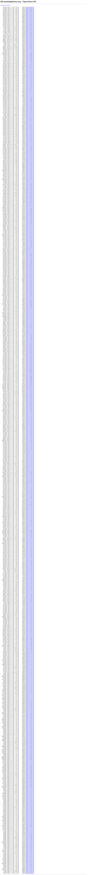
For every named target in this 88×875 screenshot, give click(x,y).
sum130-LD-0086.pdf (29, 54)
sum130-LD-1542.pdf (29, 581)
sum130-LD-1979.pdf (29, 831)
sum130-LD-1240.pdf (29, 490)
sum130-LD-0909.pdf (29, 386)
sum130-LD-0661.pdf (29, 292)
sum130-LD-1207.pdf (29, 481)
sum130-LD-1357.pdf (29, 522)
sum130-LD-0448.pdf (29, 197)
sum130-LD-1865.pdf (29, 757)
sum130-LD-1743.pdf (29, 673)
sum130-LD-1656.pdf (29, 626)
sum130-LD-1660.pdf (29, 628)
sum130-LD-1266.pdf (29, 496)
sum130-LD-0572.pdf (29, 249)
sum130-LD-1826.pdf (29, 728)
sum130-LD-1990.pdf (29, 840)
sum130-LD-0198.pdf (29, 105)
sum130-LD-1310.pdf (29, 507)
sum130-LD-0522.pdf (29, 230)
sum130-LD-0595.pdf (29, 259)
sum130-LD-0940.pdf (29, 394)
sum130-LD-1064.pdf (29, 433)
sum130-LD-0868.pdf (29, 371)
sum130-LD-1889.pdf (29, 772)
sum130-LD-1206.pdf (29, 480)
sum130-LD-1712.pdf (29, 654)
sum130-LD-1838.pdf (29, 737)
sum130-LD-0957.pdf (29, 400)
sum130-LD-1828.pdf (29, 730)
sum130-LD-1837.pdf (29, 736)
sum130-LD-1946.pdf (29, 812)
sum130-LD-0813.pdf (29, 348)
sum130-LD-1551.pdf (29, 584)
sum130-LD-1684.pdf (29, 639)
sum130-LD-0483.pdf (29, 208)
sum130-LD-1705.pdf (29, 651)
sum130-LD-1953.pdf (29, 815)
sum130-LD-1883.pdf (29, 768)
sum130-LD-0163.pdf (29, 90)
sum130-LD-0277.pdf (29, 144)
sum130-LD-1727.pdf (29, 663)
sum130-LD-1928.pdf (29, 800)
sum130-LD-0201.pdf (29, 107)
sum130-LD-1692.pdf (29, 644)
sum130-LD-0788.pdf (29, 338)
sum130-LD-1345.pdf (29, 519)
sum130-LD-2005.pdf (29, 849)
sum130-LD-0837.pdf (29, 358)
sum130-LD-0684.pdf (29, 303)
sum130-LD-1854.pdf (29, 750)
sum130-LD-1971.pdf (29, 828)
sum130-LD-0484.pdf (29, 209)
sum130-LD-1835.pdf (29, 735)
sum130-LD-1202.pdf (29, 479)
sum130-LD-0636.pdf (29, 281)
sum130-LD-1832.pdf (29, 734)
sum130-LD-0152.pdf (29, 84)
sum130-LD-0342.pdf (29, 169)
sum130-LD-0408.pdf (29, 188)
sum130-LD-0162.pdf (29, 89)
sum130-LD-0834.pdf (29, 357)
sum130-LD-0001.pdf (29, 7)
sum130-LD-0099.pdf (29, 60)
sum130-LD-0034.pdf (29, 29)
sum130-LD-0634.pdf (29, 279)
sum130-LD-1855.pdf (29, 751)
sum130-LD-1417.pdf (29, 540)
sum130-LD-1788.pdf (29, 707)
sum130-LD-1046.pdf (29, 429)
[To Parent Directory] (5, 5)
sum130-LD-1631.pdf (29, 614)
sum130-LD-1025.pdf (29, 417)
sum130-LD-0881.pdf (29, 377)
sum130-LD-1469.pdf (29, 556)
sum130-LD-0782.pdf (29, 335)
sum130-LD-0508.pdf (29, 222)
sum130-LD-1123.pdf (29, 454)
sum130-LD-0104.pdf (29, 63)
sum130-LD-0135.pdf (29, 75)
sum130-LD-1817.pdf (29, 724)
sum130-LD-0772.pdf (29, 330)
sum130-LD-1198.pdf (29, 476)
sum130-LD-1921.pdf (29, 794)
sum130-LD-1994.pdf (29, 842)
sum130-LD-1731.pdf (29, 666)
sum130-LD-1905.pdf (29, 783)
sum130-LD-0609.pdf (29, 268)
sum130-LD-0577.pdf (29, 252)
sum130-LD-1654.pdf (29, 625)
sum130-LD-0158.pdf (29, 86)
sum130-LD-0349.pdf (29, 173)
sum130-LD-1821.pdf (29, 725)
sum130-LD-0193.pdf (29, 103)
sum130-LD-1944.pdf (29, 811)
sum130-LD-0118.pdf (29, 67)
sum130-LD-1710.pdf (29, 653)
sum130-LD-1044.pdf (29, 427)
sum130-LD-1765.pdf (29, 689)
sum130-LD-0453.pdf (29, 199)
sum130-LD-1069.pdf (29, 436)
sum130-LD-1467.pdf (29, 554)
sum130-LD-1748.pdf (29, 676)
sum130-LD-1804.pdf (29, 717)
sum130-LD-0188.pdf (29, 99)
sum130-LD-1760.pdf (29, 684)
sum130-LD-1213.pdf (29, 483)
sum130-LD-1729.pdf (29, 664)
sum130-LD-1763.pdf (29, 687)
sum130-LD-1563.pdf (29, 588)
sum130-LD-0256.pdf (29, 132)
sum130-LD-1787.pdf (29, 706)
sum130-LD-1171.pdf (29, 467)
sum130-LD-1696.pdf (29, 646)
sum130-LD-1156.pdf (29, 463)
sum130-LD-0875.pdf (29, 375)
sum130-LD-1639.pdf (29, 617)
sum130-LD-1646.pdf (29, 622)
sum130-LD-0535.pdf (29, 235)
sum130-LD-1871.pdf (29, 761)
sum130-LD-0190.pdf (29, 101)
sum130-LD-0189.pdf (29, 100)
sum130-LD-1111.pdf (29, 450)
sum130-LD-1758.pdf (29, 683)
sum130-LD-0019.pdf (29, 16)
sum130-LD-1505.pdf (29, 569)
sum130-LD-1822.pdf (29, 726)
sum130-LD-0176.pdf (29, 94)
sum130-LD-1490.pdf (29, 565)
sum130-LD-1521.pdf (29, 575)
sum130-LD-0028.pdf (29, 24)
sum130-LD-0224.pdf (29, 118)
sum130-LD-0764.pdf (29, 324)
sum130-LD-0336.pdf (29, 164)
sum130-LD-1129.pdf (29, 456)
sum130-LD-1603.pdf (29, 599)
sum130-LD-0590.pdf (29, 256)
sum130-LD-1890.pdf (29, 773)
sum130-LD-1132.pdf (29, 457)
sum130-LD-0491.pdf (29, 214)
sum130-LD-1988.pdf (29, 839)
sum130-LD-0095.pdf (29, 59)
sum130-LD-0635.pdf (29, 280)
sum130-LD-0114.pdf (29, 65)
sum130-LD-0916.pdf (29, 389)
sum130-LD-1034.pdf (29, 423)
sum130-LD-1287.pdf (29, 501)
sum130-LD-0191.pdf (29, 102)
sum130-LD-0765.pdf (29, 325)
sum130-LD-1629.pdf (29, 613)
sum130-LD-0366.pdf (29, 177)
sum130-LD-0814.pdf (29, 349)
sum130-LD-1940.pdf (29, 808)
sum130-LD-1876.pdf (29, 764)
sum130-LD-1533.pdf (29, 578)
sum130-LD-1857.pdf (29, 752)
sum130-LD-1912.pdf (29, 788)
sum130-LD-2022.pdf (29, 858)
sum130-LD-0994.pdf (29, 408)
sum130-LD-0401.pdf (29, 186)
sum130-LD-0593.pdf (29, 258)
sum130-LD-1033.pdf (29, 422)
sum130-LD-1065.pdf (29, 434)
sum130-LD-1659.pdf (29, 627)
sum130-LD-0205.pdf (29, 109)
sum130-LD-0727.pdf (29, 315)
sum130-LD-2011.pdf (29, 853)
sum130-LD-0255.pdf (29, 131)
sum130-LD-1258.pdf (29, 494)
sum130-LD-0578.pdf (29, 253)
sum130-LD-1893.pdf (29, 776)
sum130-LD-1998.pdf (29, 845)
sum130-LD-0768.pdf (29, 327)
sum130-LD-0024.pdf (29, 20)
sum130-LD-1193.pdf (29, 474)
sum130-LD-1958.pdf (29, 818)
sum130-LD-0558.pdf (29, 241)
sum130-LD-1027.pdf (29, 418)
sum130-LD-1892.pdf (29, 775)
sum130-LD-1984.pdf (29, 835)
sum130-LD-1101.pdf (29, 443)
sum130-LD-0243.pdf (29, 125)
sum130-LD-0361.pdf (29, 174)
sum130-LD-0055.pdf (29, 39)
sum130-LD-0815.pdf (29, 350)
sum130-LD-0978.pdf (29, 406)
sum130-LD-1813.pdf (29, 720)
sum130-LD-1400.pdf (29, 536)
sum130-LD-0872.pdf (29, 374)
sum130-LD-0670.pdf (29, 296)
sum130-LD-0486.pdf (29, 211)
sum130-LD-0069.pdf (29, 48)
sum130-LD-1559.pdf (29, 586)
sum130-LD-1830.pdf (29, 732)
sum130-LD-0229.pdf (29, 121)
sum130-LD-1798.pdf (29, 712)
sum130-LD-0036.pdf (29, 30)
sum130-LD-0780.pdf (29, 334)
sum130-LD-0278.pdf (29, 145)
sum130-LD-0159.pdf (29, 87)
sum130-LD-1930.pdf (29, 802)
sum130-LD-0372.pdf (29, 179)
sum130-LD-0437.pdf (29, 195)
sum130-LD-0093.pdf (29, 58)
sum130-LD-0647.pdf (29, 286)
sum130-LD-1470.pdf (29, 557)
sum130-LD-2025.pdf (29, 861)
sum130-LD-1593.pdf (29, 597)
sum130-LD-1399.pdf (29, 535)
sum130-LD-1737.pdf (29, 671)
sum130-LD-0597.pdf (29, 261)
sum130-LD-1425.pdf (29, 542)
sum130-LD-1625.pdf (29, 612)
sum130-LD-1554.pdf (29, 585)
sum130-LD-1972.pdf (29, 829)
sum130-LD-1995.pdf (29, 843)
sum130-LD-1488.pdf (29, 563)
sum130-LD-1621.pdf (29, 609)
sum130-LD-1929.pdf (29, 801)
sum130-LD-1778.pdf (29, 699)
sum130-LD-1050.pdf (29, 431)
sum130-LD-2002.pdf (29, 848)
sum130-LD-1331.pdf (29, 516)
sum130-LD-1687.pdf (29, 641)
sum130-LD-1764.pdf (29, 688)
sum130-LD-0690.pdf (29, 305)
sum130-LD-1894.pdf (29, 777)
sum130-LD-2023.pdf (29, 859)
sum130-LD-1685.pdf (29, 640)
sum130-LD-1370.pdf (29, 526)
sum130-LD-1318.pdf (29, 511)
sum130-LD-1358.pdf (29, 523)
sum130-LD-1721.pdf (29, 658)
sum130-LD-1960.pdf (29, 820)
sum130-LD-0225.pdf (29, 119)
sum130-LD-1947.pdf (29, 813)
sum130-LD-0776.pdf (29, 332)
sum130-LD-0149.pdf (29, 83)
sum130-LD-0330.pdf (29, 161)
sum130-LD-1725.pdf (29, 662)
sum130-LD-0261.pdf (29, 134)
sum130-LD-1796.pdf (29, 710)
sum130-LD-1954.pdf (29, 816)
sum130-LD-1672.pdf (29, 632)
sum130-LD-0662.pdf (29, 293)
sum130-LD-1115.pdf (29, 452)
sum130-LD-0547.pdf (29, 240)
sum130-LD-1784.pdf (29, 704)
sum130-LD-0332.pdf (29, 162)
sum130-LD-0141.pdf (29, 78)
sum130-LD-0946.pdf (29, 397)
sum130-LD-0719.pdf (29, 313)
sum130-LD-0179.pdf (29, 96)
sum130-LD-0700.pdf (29, 308)
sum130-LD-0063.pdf (29, 43)
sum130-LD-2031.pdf (29, 866)
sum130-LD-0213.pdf (29, 112)
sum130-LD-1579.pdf (29, 593)
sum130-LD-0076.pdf (29, 50)
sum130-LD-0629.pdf (29, 276)
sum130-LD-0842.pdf (29, 361)
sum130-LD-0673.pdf (29, 299)
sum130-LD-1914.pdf (29, 790)
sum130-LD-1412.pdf (29, 538)
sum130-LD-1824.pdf (29, 727)
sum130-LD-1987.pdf (29, 838)
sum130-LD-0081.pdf (29, 52)
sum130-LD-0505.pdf (29, 219)
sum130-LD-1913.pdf (29, 789)
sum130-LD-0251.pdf (29, 129)
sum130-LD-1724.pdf (29, 661)
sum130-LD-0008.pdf (29, 12)
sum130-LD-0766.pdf (29, 326)
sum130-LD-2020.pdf (29, 857)
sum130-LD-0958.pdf (29, 401)
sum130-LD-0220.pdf (29, 114)
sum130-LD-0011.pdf (29, 13)
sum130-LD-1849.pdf (29, 746)
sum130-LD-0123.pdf (29, 69)
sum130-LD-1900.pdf (29, 779)
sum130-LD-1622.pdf (29, 610)
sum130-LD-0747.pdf (29, 320)
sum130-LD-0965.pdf (29, 405)
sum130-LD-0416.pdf (29, 189)
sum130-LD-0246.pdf (29, 127)
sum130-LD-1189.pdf (29, 473)
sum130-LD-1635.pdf (29, 615)
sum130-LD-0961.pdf (29, 402)
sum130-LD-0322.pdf (29, 159)
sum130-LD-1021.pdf (29, 415)
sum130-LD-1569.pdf (29, 589)
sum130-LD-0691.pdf (29, 306)
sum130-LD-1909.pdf (29, 786)
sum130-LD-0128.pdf (29, 71)
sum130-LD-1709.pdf (29, 652)
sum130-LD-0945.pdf (29, 396)
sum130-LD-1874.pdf (29, 762)
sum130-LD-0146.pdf (29, 82)
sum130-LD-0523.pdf (29, 231)
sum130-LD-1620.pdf (29, 608)
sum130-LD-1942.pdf (29, 809)
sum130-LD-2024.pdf (29, 860)
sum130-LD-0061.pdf (29, 42)
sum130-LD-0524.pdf (29, 232)
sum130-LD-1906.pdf (29, 784)
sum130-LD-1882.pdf (29, 767)
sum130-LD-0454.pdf (29, 200)
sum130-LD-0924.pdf (29, 390)
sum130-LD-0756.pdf (29, 321)
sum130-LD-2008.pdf (29, 851)
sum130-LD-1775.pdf (29, 697)
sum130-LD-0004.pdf (29, 8)
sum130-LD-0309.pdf (29, 152)
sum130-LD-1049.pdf (29, 430)
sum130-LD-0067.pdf (29, 46)
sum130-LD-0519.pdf (29, 228)
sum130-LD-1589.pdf (29, 596)
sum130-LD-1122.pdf (29, 453)
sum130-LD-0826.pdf (29, 356)
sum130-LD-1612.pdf (29, 604)
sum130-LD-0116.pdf (29, 66)
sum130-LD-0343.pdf (29, 170)
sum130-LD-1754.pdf (29, 680)
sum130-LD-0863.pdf (29, 369)
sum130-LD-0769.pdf (29, 328)
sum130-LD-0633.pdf (29, 278)
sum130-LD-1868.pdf (29, 759)
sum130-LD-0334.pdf (29, 163)
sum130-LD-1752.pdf (29, 679)
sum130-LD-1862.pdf (29, 755)
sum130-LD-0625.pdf (29, 274)
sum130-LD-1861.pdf (29, 754)
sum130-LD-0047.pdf (29, 36)
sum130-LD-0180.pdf (29, 97)
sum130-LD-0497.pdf (29, 216)
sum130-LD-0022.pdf (29, 18)
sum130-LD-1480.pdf (29, 560)
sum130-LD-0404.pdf (29, 187)
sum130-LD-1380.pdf (29, 529)
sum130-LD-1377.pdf (29, 528)
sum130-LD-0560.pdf (29, 242)
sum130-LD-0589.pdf (29, 255)
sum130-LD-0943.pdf (29, 395)
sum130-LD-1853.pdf (29, 749)
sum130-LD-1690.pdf (29, 643)
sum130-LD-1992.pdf (29, 841)
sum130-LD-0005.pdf (29, 9)
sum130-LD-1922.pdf (29, 795)
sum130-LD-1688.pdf (29, 642)
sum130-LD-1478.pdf (29, 559)
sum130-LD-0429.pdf (29, 193)
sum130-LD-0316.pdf (29, 155)
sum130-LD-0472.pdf (29, 204)
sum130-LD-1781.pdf (29, 701)
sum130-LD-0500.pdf (29, 217)
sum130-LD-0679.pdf (29, 300)
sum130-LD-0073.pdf (29, 49)
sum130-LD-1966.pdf (29, 823)
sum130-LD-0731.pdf (29, 317)
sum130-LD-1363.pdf (29, 524)
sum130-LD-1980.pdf (29, 832)
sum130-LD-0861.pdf (29, 368)
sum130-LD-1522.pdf (29, 576)
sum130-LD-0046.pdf (29, 35)
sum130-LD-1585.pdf (29, 594)
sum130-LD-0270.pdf (29, 141)
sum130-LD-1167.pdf (29, 466)
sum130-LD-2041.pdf (29, 873)
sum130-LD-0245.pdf (29, 126)
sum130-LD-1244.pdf (29, 492)
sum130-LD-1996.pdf (29, 844)
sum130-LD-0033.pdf (29, 28)
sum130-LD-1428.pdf (29, 543)
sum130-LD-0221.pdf (29, 115)
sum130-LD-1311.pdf (29, 508)
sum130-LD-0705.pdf (29, 309)
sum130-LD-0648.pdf (29, 287)
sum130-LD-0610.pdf (29, 269)
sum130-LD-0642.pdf (29, 283)
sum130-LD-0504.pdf (29, 218)
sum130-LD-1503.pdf (29, 568)
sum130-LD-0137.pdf (29, 76)
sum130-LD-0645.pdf (29, 285)
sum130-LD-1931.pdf (29, 803)
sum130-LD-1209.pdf (29, 482)
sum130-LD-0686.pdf (29, 304)
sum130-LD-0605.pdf (29, 266)
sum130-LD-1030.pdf (29, 420)
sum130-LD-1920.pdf (29, 793)
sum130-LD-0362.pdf (29, 175)
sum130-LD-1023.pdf (29, 416)
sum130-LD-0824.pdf (29, 355)
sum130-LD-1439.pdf (29, 548)
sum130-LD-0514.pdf (29, 225)
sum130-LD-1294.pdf (29, 503)
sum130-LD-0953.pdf (29, 399)
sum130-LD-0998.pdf (29, 409)
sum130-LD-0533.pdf (29, 234)
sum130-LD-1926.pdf (29, 798)
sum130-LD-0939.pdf (29, 393)
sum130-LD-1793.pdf (29, 708)
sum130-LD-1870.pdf (29, 760)
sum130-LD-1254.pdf (29, 493)
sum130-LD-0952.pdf (29, 398)
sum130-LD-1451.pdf (29, 552)
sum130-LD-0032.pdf (29, 27)
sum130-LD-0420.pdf (29, 190)
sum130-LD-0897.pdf (29, 382)
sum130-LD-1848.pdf (29, 745)
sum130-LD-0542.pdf (29, 239)
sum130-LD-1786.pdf (29, 705)
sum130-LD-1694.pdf (29, 645)
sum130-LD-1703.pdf (29, 650)
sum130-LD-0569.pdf (29, 247)
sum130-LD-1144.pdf (29, 460)
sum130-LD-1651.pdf (29, 623)
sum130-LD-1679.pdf (29, 637)
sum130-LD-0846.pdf (29, 362)
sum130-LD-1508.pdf (29, 571)
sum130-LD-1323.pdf (29, 513)
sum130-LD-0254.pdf (29, 130)
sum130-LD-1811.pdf (29, 719)
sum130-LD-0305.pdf (29, 149)
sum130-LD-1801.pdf (29, 714)
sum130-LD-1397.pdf (29, 534)
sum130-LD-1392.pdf (29, 533)
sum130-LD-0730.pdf (29, 316)
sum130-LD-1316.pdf (29, 510)
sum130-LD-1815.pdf (29, 722)
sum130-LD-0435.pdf (29, 194)
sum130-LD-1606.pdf (29, 601)
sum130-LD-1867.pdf (29, 758)
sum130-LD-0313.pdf (29, 154)
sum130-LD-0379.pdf (29, 182)
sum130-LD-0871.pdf (29, 373)
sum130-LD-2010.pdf (29, 852)
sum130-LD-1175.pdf (29, 469)
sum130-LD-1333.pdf (29, 517)
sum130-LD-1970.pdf (29, 827)
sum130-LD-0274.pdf (29, 142)
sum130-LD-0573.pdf (29, 250)
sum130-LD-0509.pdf (29, 223)
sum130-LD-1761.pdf (29, 685)
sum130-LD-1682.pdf (29, 638)
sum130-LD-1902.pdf (29, 780)
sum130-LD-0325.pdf (29, 160)
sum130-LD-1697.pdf (29, 647)
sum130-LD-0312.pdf (29, 153)
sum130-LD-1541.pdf (29, 580)
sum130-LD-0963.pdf (29, 403)
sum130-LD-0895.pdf (29, 381)
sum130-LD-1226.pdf (29, 488)
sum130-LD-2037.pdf (29, 871)
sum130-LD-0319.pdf (29, 157)
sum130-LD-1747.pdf (29, 675)
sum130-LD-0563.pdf (29, 244)
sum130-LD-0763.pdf (29, 323)
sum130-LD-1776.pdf (29, 698)
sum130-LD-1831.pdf (29, 733)
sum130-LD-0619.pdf (29, 271)
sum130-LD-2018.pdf (29, 856)
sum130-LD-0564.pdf (29, 245)
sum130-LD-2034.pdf (29, 868)
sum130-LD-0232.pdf (29, 123)
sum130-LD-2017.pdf (29, 855)
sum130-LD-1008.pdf (29, 411)
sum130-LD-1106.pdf (29, 448)
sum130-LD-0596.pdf (29, 260)
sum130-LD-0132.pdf (29, 74)
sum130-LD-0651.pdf (29, 288)
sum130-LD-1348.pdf (29, 521)
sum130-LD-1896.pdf (29, 778)
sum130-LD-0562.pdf (29, 243)
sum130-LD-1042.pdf (29, 425)
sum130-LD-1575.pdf (29, 591)
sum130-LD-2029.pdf (29, 865)
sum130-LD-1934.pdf (29, 805)
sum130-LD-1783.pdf (29, 703)
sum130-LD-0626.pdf (29, 275)
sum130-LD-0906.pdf (29, 385)
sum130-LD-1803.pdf (29, 716)
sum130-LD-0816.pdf (29, 351)
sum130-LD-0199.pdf (29, 106)
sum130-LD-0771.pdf (29, 329)
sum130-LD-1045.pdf (29, 428)
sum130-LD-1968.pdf (29, 825)
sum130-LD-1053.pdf (29, 432)
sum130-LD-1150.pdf (29, 461)
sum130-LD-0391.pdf (29, 185)
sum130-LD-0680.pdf (29, 301)
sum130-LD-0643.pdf (29, 284)
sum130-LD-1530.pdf (29, 577)
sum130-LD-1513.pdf (29, 572)
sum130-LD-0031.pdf (29, 26)
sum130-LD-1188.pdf (29, 472)
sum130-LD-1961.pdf (29, 821)
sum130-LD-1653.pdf (29, 624)
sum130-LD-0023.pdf (29, 19)
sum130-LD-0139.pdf (29, 77)
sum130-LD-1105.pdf (29, 447)
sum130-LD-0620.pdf (29, 272)
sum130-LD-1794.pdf (29, 709)
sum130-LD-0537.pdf (29, 237)
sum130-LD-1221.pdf (29, 486)
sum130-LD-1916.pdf (29, 791)
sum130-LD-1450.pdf (29, 551)
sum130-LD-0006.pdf (29, 10)
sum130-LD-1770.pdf (29, 693)
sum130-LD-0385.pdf (29, 183)
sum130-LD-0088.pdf (29, 55)
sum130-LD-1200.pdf (29, 477)
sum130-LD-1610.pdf (29, 602)
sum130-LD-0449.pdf (29, 198)
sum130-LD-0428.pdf (29, 192)
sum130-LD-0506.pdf (29, 220)
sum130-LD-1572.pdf (29, 590)
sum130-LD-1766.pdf (29, 690)
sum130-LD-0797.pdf (29, 343)
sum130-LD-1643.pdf (29, 619)
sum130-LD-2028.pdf (29, 864)
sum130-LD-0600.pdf (29, 263)
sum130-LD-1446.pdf (29, 550)
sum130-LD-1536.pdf (29, 579)
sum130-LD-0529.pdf (29, 233)
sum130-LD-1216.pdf (29, 485)
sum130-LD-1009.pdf (29, 412)
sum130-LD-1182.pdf (29, 471)
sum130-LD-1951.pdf (29, 814)
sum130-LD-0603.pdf (29, 264)
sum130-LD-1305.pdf (29, 504)
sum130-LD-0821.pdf (29, 354)
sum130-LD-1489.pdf (29, 564)
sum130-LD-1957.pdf (29, 817)
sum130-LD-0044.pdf (29, 34)
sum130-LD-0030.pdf (29, 25)
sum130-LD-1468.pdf (29, 555)
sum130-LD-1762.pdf (29, 686)
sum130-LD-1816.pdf (29, 723)
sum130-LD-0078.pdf (29, 51)
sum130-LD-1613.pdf (29, 605)
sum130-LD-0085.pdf (29, 53)
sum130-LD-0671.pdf (29, 297)
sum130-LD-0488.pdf (29, 213)
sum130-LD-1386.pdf (29, 530)
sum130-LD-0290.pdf (29, 147)
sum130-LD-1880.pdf (29, 766)
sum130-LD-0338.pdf (29, 166)
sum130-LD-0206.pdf (29, 110)
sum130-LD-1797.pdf (29, 711)
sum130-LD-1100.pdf (29, 442)
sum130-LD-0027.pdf (29, 23)
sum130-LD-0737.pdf (29, 319)
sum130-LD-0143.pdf (29, 80)
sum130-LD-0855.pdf (29, 364)
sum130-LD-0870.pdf (29, 372)
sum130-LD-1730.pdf (29, 665)
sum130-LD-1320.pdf (29, 512)
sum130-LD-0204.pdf (29, 108)
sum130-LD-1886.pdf (29, 770)
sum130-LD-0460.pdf (29, 201)
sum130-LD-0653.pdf (29, 289)
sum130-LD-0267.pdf (29, 138)
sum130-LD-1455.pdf (29, 553)
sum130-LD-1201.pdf (29, 478)
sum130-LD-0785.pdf (29, 337)
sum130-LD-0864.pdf (29, 370)
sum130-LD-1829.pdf (29, 731)
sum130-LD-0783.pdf (29, 336)
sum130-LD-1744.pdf (29, 674)
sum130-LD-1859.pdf (29, 753)
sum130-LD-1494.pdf (29, 567)
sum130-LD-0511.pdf (29, 224)
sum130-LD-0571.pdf (29, 248)
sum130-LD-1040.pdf (29, 424)
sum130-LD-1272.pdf (29, 499)
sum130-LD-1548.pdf (29, 583)
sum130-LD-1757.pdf (29, 682)
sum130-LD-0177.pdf (29, 95)
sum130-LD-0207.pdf (29, 111)
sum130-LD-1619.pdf (29, 607)
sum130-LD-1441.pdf (29, 549)
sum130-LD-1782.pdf (29, 702)
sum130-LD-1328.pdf (29, 515)
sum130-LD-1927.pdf (29, 799)
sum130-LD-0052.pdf (29, 38)
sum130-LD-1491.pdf (29, 566)
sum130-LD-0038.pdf (29, 32)
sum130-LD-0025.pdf (29, 21)
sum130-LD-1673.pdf (29, 633)
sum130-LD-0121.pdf (29, 68)
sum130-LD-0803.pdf (29, 347)
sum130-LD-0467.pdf (29, 202)
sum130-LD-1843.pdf (29, 741)
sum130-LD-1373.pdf (29, 527)
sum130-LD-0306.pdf (29, 150)
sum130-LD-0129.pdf (29, 72)
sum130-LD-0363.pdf (29, 176)
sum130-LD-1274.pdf (29, 500)
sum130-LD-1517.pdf (29, 573)
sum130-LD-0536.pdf (29, 236)
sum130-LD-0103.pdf (29, 62)
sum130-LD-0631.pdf (29, 277)
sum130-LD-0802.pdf (29, 346)
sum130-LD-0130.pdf (29, 73)
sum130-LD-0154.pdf (29, 85)
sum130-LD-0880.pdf (29, 376)
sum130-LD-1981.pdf (29, 833)
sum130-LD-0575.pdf (29, 251)
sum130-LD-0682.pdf (29, 302)
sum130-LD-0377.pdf (29, 181)
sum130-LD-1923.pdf (29, 796)
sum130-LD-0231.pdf (29, 122)
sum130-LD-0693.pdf (29, 307)
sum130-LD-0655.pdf (29, 290)
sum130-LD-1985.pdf (29, 836)
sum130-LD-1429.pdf (29, 544)
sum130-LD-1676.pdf (29, 636)
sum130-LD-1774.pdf (29, 696)
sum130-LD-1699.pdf (29, 648)
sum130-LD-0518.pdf (29, 227)
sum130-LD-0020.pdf (29, 17)
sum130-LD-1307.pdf (29, 506)
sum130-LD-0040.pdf (29, 33)
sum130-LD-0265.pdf (29, 137)
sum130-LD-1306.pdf (29, 505)
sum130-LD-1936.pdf (29, 806)
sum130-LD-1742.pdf (29, 672)
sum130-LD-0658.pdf (29, 291)
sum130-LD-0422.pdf (29, 191)
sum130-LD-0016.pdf (29, 15)
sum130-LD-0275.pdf (29, 143)
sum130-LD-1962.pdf (29, 822)
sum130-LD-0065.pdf (29, 44)
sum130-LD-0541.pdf (29, 238)
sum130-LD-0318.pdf (29, 156)
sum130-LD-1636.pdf (29, 616)
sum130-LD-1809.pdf (29, 718)
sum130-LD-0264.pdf (29, 136)
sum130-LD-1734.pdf (29, 668)
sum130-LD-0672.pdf (29, 298)
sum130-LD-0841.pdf (29, 360)
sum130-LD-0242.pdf (29, 124)
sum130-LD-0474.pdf (29, 205)
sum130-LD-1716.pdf (29, 657)
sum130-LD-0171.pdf (29, 91)
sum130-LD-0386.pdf (29, 184)
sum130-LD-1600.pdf (29, 598)
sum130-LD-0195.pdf (29, 104)
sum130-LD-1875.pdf (29, 763)
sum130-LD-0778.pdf (29, 333)
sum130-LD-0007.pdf (29, 11)
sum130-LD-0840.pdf (29, 359)
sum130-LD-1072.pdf (29, 437)
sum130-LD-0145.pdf (29, 81)
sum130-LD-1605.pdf (29, 600)
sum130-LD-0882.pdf (29, 378)
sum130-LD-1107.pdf (29, 449)
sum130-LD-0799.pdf (29, 344)
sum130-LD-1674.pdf (29, 634)
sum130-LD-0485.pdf (29, 210)
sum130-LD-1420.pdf (29, 541)
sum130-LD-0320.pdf (29, 158)
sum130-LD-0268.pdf (29, 139)
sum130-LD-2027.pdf (29, 863)
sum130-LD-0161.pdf (29, 88)
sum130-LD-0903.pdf (29, 384)
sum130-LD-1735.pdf (29, 669)
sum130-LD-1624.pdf (29, 611)
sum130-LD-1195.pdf (29, 475)
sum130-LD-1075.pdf (29, 438)
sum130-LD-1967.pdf (29, 824)
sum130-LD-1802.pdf (29, 715)
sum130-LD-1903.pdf (29, 781)
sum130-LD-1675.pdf (29, 635)
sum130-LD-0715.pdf (29, 311)
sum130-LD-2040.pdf (29, 872)
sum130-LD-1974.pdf (29, 830)
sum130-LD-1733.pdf (29, 667)
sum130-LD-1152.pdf (29, 462)
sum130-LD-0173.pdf (29, 93)
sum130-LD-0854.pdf (29, 363)
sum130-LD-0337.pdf (29, 165)
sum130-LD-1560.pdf (29, 587)
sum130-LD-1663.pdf (29, 630)
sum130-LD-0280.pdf (29, 146)
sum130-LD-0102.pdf (29, 61)
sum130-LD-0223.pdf (29, 117)
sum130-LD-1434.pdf (29, 547)
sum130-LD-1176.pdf (29, 470)
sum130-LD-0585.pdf (29, 254)
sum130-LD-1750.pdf (29, 677)
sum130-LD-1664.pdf (29, 631)
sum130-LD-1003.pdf (29, 410)
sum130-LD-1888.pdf (29, 771)
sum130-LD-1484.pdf (29, 561)
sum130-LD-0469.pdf (29, 203)
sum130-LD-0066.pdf (29, 45)
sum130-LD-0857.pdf (29, 365)
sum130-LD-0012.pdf (29, 14)
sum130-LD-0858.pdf (29, 366)
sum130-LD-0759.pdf (29, 322)
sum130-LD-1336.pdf (29, 518)
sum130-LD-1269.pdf (29, 498)
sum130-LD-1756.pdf (29, 681)
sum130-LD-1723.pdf (29, 660)
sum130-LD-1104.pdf (29, 446)
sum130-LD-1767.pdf (29, 691)
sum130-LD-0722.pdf (29, 314)
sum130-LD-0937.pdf (29, 392)
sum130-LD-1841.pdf (29, 739)
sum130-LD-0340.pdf (29, 167)
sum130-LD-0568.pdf (29, 246)
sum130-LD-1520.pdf (29, 574)
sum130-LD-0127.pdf (29, 70)
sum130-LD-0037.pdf (29, 31)
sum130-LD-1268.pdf (29, 497)
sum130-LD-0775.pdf (29, 331)
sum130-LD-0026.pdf (29, 22)
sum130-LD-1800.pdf (29, 713)
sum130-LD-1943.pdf (29, 810)
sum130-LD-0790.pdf (29, 339)
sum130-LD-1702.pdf (29, 649)
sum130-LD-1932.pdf (29, 804)
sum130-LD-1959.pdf (29, 819)
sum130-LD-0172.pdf (29, 92)
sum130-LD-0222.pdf (29, 116)
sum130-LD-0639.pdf (29, 282)
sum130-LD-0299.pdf (29, 148)
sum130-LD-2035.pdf (29, 869)
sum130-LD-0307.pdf (29, 151)
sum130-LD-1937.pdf (29, 807)
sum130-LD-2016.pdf (29, 854)
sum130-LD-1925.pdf (29, 797)
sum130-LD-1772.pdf (29, 695)
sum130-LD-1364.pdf (29, 525)
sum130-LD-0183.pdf (29, 98)
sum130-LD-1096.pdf (29, 441)
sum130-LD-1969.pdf (29, 826)
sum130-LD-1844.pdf (29, 742)
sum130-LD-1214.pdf (29, 484)
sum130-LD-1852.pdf (29, 748)
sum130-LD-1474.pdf (29, 558)
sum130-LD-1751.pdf (29, 678)
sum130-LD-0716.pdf (29, 312)
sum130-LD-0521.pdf (29, 229)
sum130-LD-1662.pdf (29, 629)
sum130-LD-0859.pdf (29, 367)
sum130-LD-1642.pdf (29, 618)
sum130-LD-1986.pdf (29, 837)
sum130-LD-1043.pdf (29, 426)
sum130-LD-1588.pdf (29, 595)
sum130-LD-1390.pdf (29, 532)
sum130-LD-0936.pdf (29, 391)
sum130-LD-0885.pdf (29, 380)
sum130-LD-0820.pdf (29, 353)
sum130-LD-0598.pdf (29, 262)
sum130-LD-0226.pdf (29, 120)
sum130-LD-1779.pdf (29, 700)
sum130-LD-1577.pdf (29, 592)
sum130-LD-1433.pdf (29, 546)
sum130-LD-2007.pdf (29, 850)
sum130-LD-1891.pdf (29, 774)
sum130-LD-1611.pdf (29, 603)
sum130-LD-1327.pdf (29, 514)
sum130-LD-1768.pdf (29, 692)
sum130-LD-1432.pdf (29, 545)
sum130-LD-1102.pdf (29, 444)
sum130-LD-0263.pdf (29, 135)
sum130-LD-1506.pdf (29, 570)
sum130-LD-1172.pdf (29, 468)
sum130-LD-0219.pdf (29, 113)
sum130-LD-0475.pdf (29, 206)
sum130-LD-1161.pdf (29, 465)
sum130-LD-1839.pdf (29, 738)
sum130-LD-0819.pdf (29, 352)
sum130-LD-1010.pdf (29, 413)
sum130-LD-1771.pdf (29, 694)
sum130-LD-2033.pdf (29, 867)
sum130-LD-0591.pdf (29, 257)
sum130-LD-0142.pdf (29, 79)
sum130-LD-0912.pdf (29, 388)
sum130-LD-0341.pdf (29, 168)
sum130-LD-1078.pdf (29, 439)
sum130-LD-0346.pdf (29, 172)
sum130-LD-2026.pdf (29, 862)
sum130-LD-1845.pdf (29, 743)
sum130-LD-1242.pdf (29, 491)
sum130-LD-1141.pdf (29, 459)
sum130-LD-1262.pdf (29, 495)
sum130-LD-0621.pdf (29, 273)
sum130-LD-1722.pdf (29, 659)
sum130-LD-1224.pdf (29, 487)
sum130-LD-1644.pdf (29, 620)
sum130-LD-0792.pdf (29, 341)
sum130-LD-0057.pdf (29, 40)
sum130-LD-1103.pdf (29, 445)
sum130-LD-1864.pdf (29, 756)
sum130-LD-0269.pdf (29, 140)
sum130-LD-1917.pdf (29, 792)
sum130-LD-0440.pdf (29, 196)
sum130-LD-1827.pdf (29, 729)
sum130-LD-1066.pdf (29, 435)
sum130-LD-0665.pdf (29, 294)
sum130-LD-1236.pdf (29, 489)
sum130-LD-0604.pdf (29, 265)
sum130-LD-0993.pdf (29, 407)
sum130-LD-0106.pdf (29, 64)
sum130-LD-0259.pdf (29, 133)
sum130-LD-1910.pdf (29, 787)
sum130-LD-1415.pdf (29, 539)
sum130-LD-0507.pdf (29, 221)
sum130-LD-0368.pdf (29, 178)
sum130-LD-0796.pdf (29, 342)
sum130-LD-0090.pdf (29, 56)
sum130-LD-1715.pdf (29, 656)
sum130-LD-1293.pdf (29, 502)
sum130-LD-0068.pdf (29, 47)
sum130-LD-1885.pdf (29, 769)
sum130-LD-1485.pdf (29, 562)
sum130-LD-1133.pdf (29, 458)
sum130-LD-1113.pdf (29, 451)
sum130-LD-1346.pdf (29, 520)
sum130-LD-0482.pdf (29, 207)
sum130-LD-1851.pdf (29, 747)
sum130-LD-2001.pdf (29, 847)
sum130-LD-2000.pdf (29, 846)
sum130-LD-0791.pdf (29, 340)
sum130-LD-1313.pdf (29, 509)
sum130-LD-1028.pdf (29, 419)
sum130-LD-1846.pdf (29, 744)
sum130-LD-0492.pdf (29, 215)
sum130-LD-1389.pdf (29, 531)
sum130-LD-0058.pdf (29, 41)
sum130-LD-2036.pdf (29, 870)
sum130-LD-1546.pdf (29, 582)
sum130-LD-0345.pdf (29, 171)
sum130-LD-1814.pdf (29, 721)
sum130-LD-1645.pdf (29, 621)
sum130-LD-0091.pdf (29, 57)
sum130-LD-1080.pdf (29, 440)
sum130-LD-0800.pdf (29, 345)
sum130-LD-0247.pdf (29, 128)
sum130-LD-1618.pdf (29, 606)
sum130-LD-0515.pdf (29, 226)
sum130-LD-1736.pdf (29, 670)
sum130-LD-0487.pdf (29, 212)
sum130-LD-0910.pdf (29, 387)
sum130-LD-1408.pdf (29, 537)
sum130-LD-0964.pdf (29, 404)
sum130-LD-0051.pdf (29, 37)
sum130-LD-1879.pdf (29, 765)
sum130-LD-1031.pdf (29, 421)
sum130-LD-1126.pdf (29, 455)
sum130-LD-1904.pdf (29, 782)
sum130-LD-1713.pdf (29, 655)
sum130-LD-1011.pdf (29, 414)
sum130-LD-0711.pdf (29, 310)
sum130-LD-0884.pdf (29, 379)
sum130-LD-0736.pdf (29, 318)
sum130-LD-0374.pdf (29, 180)
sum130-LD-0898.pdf (29, 383)
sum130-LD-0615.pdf (29, 270)
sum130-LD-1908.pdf (29, 785)
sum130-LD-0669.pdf (29, 295)
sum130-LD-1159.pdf (29, 464)
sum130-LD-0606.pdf (29, 267)
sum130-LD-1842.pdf (29, 740)
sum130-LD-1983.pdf (29, 834)
